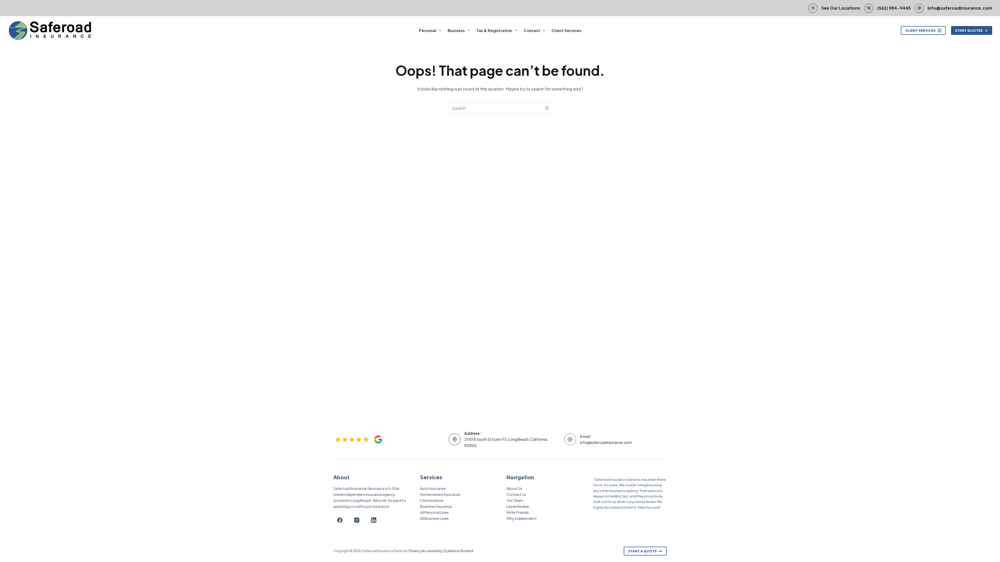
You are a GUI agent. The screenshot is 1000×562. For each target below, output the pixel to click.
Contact (532, 30)
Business (456, 30)
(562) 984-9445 (894, 8)
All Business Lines (434, 518)
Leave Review (518, 506)
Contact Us (516, 494)
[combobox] (495, 108)
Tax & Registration (494, 30)
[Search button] (547, 108)
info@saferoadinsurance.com (960, 8)
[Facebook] (339, 520)
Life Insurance (431, 500)
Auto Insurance (433, 488)
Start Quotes (969, 30)
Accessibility (432, 551)
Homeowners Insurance (440, 494)
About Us (514, 488)
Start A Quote (642, 551)
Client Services (566, 30)
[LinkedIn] (373, 520)
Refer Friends (518, 512)
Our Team (515, 500)
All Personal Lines (434, 512)
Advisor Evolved (460, 551)
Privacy (414, 551)
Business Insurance (436, 506)
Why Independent (522, 518)
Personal (427, 30)
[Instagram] (356, 520)
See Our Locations (840, 8)
